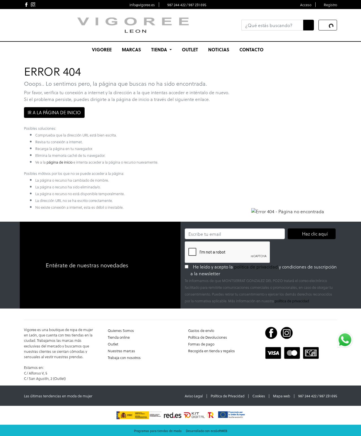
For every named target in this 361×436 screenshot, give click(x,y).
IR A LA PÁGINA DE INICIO (54, 112)
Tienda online (119, 337)
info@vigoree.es (142, 4)
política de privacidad (256, 266)
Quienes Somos (121, 330)
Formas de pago (201, 344)
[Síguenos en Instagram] (33, 4)
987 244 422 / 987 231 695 (186, 4)
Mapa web (281, 395)
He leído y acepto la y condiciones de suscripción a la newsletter (263, 270)
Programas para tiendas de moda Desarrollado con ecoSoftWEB (180, 430)
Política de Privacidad (228, 395)
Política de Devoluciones (207, 337)
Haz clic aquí (315, 233)
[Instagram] (287, 332)
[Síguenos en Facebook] (26, 4)
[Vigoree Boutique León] (132, 24)
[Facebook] (271, 332)
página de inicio (59, 162)
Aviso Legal (194, 395)
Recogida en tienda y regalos (211, 350)
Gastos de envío (201, 330)
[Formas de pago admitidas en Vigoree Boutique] (292, 352)
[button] (161, 49)
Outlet (113, 344)
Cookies (258, 395)
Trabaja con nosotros (124, 357)
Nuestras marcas (121, 350)
